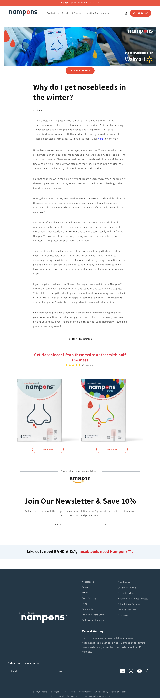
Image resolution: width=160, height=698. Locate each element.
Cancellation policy (119, 692)
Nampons (43, 692)
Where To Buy (141, 13)
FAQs (84, 603)
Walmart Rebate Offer (93, 614)
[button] (52, 13)
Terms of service (85, 692)
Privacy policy (70, 692)
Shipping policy (101, 692)
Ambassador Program (93, 620)
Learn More (48, 449)
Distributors (124, 582)
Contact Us (87, 609)
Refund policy (55, 692)
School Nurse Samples (129, 604)
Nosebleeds (88, 581)
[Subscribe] (104, 524)
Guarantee (123, 615)
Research (86, 587)
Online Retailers (126, 593)
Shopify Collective (127, 587)
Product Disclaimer (127, 609)
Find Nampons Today (80, 70)
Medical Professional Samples (133, 598)
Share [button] (39, 110)
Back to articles (82, 339)
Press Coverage (89, 598)
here (100, 138)
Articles (86, 592)
